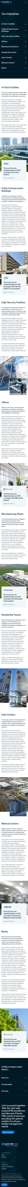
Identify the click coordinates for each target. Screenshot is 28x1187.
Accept (4, 1184)
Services (4, 1091)
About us (5, 1078)
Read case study (8, 178)
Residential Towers (8, 52)
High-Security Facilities (10, 36)
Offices (4, 41)
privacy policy (6, 1181)
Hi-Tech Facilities (8, 24)
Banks (3, 68)
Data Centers (6, 58)
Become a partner (8, 1132)
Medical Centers (7, 63)
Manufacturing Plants (9, 47)
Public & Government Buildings (9, 30)
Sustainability (6, 1084)
